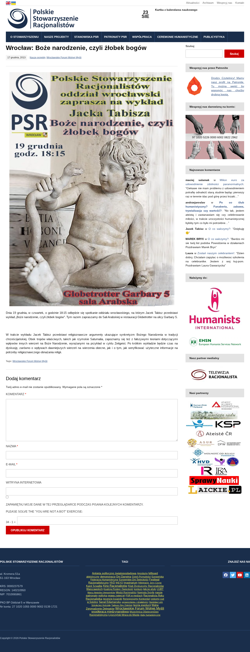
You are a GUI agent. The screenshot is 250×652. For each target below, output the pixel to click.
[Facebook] (226, 575)
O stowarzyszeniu (24, 36)
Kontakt (239, 2)
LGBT (160, 589)
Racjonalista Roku (153, 595)
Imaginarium (131, 582)
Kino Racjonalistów (115, 585)
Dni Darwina (123, 576)
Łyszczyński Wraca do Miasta (123, 615)
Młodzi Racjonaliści (126, 592)
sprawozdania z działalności (135, 602)
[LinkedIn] (247, 575)
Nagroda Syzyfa (145, 592)
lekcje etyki (149, 589)
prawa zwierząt (116, 595)
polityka (102, 595)
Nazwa (12, 446)
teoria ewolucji (142, 605)
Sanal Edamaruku (110, 602)
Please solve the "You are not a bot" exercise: (44, 511)
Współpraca (142, 36)
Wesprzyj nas (224, 2)
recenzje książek (112, 599)
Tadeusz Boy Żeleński (121, 605)
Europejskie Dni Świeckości (133, 579)
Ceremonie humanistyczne (177, 36)
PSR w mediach (134, 595)
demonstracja (107, 576)
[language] (8, 2)
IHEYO (119, 582)
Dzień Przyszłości (141, 576)
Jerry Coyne (156, 583)
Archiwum (208, 2)
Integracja (143, 582)
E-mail (11, 464)
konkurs (138, 589)
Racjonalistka (94, 598)
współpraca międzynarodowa (110, 611)
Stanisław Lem (156, 602)
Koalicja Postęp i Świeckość (118, 589)
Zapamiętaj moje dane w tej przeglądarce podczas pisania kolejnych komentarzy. (74, 504)
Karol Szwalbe (94, 586)
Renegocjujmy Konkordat (136, 599)
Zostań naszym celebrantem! (215, 253)
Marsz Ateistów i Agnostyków (101, 592)
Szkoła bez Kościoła (101, 605)
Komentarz (16, 394)
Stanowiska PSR (86, 36)
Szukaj (190, 46)
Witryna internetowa (23, 482)
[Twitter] (233, 575)
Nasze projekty (56, 36)
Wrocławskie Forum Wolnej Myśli (63, 57)
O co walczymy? (219, 228)
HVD (112, 582)
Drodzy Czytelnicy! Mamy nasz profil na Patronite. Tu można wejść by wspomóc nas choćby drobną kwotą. (227, 86)
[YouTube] (240, 575)
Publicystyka (214, 36)
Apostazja (142, 573)
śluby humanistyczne (150, 615)
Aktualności (192, 2)
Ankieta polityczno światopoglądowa (114, 573)
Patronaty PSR (115, 36)
